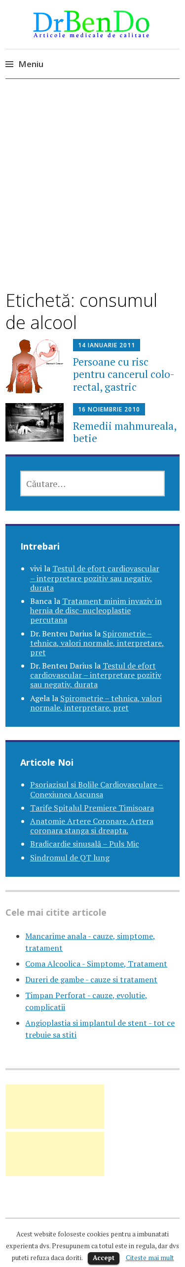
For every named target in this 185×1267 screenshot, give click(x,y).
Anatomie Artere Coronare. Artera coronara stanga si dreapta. (91, 826)
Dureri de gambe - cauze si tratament (91, 979)
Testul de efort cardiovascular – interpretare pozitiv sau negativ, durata (94, 578)
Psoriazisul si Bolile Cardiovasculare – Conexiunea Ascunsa (96, 789)
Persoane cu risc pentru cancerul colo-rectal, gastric (124, 374)
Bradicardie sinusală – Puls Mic (84, 843)
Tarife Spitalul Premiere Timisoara (92, 807)
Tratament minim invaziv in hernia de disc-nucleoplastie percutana (96, 610)
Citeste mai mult (150, 1257)
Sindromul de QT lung (70, 857)
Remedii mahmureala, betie (124, 432)
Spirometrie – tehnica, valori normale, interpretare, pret (97, 643)
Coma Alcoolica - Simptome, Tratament (96, 963)
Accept (103, 1257)
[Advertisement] (92, 193)
